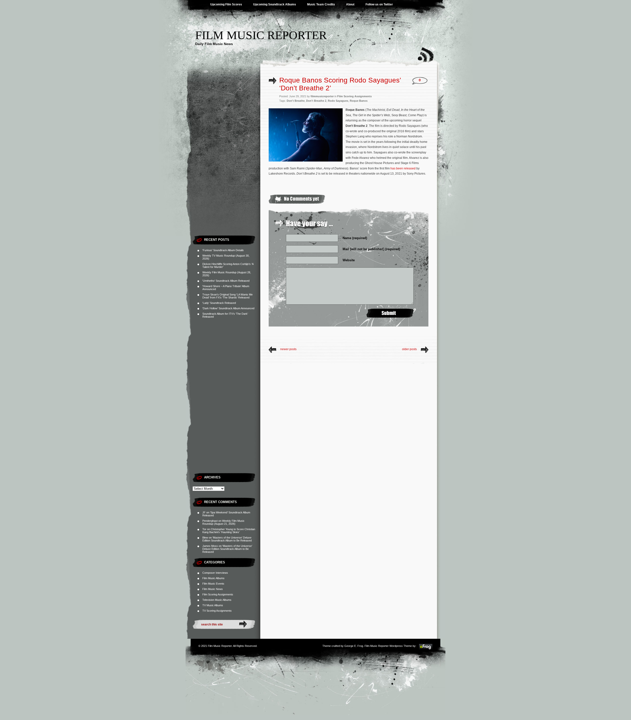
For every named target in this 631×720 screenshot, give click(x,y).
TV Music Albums (212, 605)
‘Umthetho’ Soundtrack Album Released (225, 280)
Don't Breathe (296, 100)
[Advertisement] (226, 159)
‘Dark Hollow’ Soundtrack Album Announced (228, 308)
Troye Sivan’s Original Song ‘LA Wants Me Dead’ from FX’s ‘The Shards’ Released (227, 296)
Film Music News (212, 589)
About (350, 4)
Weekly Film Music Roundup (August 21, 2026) (223, 522)
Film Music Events (213, 583)
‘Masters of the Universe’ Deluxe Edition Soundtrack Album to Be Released (227, 539)
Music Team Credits (321, 4)
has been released (403, 168)
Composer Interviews (215, 572)
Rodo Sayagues (338, 100)
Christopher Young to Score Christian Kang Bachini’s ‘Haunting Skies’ (228, 531)
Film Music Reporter (261, 35)
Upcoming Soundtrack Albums (274, 4)
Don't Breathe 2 (316, 100)
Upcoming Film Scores (226, 4)
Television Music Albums (216, 599)
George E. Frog (353, 645)
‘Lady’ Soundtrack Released (219, 302)
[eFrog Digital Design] (426, 649)
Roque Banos (359, 100)
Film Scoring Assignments (217, 594)
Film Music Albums (213, 578)
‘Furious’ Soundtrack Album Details (223, 250)
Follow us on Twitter (379, 4)
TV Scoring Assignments (217, 610)
